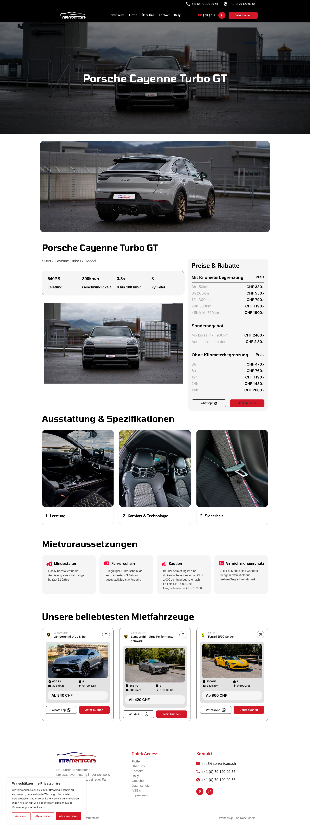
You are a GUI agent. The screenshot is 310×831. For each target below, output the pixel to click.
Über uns (138, 766)
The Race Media (244, 818)
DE (200, 15)
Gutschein (139, 781)
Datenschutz (141, 785)
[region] (46, 801)
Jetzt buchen (247, 403)
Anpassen (21, 816)
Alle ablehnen (43, 816)
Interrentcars (91, 818)
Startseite (118, 15)
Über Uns (148, 15)
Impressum (140, 795)
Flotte (133, 15)
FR (206, 15)
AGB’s (136, 790)
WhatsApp (58, 710)
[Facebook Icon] (199, 791)
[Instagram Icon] (209, 791)
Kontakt (164, 15)
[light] (222, 15)
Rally (177, 15)
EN (213, 15)
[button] (176, 343)
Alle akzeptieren (68, 816)
